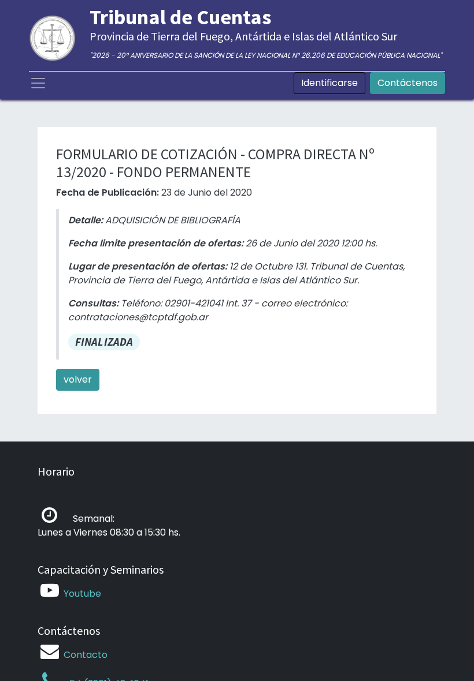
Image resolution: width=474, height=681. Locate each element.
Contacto (86, 654)
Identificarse (329, 82)
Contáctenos (407, 82)
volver (78, 379)
